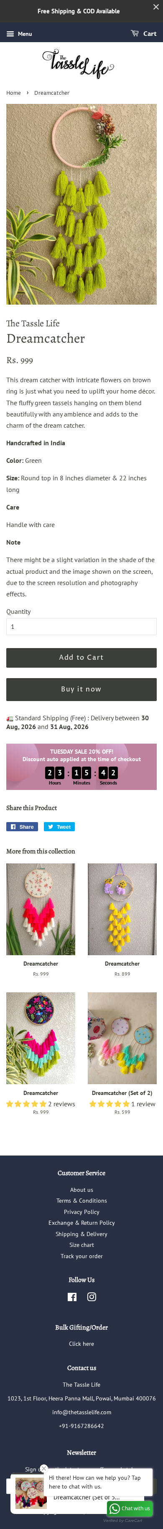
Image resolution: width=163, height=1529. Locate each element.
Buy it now (81, 689)
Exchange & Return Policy (81, 1222)
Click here (81, 1343)
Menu (24, 34)
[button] (27, 1104)
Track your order (82, 1256)
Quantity (18, 611)
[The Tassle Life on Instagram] (91, 1298)
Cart (149, 34)
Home (13, 93)
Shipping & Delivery (81, 1234)
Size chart (81, 1245)
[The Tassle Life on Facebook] (72, 1298)
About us (81, 1189)
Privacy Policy (81, 1212)
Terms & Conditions (81, 1200)
